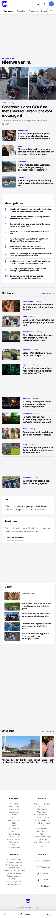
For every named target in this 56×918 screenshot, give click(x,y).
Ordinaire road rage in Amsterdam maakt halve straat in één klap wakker (36, 626)
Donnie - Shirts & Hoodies (14, 871)
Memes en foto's (14, 884)
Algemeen (33, 11)
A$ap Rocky (42, 812)
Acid (42, 826)
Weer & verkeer (28, 332)
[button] (5, 752)
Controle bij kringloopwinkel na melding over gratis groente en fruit (38, 322)
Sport (25, 444)
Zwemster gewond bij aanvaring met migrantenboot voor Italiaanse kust (35, 183)
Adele (42, 834)
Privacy (20, 907)
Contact (36, 907)
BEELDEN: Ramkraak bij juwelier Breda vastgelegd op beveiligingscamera (35, 636)
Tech (14, 823)
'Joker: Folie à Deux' (42, 804)
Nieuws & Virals (14, 859)
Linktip (48, 914)
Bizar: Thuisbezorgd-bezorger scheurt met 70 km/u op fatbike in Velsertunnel (38, 338)
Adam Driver (42, 828)
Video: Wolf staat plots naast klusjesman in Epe (37, 354)
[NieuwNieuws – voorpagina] (4, 4)
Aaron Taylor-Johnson (42, 815)
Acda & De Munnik (42, 823)
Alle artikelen (48, 293)
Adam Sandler (42, 831)
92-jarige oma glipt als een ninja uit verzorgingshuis (36, 482)
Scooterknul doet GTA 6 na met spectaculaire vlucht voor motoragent (27, 111)
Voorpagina (9, 11)
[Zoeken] (38, 4)
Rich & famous (28, 301)
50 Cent (42, 806)
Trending (21, 11)
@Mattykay (42, 809)
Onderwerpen (14, 848)
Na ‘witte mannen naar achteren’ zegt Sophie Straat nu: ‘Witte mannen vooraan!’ (37, 419)
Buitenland (22, 162)
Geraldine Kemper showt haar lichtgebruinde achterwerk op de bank (38, 307)
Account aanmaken (15, 538)
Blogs (14, 845)
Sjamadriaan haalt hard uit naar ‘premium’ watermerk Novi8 (38, 433)
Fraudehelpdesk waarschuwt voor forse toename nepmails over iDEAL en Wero (37, 371)
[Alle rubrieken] (51, 11)
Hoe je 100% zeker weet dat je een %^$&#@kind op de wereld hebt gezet (36, 606)
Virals (4, 103)
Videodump (14, 868)
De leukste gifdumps (14, 881)
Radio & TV (14, 837)
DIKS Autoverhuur (14, 865)
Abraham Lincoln (42, 820)
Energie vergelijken (14, 873)
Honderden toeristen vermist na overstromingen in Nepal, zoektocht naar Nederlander (34, 167)
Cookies (27, 907)
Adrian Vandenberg (42, 837)
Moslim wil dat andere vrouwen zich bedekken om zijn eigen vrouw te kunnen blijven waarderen (36, 152)
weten (41, 509)
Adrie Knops (42, 839)
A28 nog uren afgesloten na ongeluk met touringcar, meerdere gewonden (37, 404)
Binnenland (46, 11)
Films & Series (14, 834)
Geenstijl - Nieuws (14, 862)
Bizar (20, 146)
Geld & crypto (14, 828)
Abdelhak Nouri (42, 817)
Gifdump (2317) (28, 594)
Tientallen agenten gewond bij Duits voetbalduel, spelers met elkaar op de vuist (38, 450)
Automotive (14, 842)
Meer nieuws (48, 731)
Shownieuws (23, 131)
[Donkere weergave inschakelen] (45, 4)
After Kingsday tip (42, 842)
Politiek (14, 815)
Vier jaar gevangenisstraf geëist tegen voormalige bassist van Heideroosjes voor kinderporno (34, 136)
